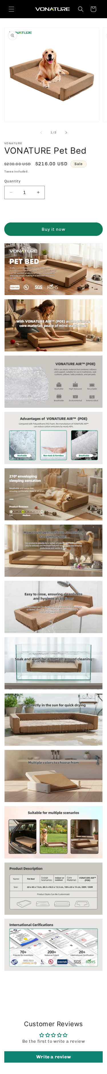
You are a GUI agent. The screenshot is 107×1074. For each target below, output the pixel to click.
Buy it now (53, 229)
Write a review (53, 1056)
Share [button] (16, 988)
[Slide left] (41, 132)
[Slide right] (66, 132)
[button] (11, 9)
